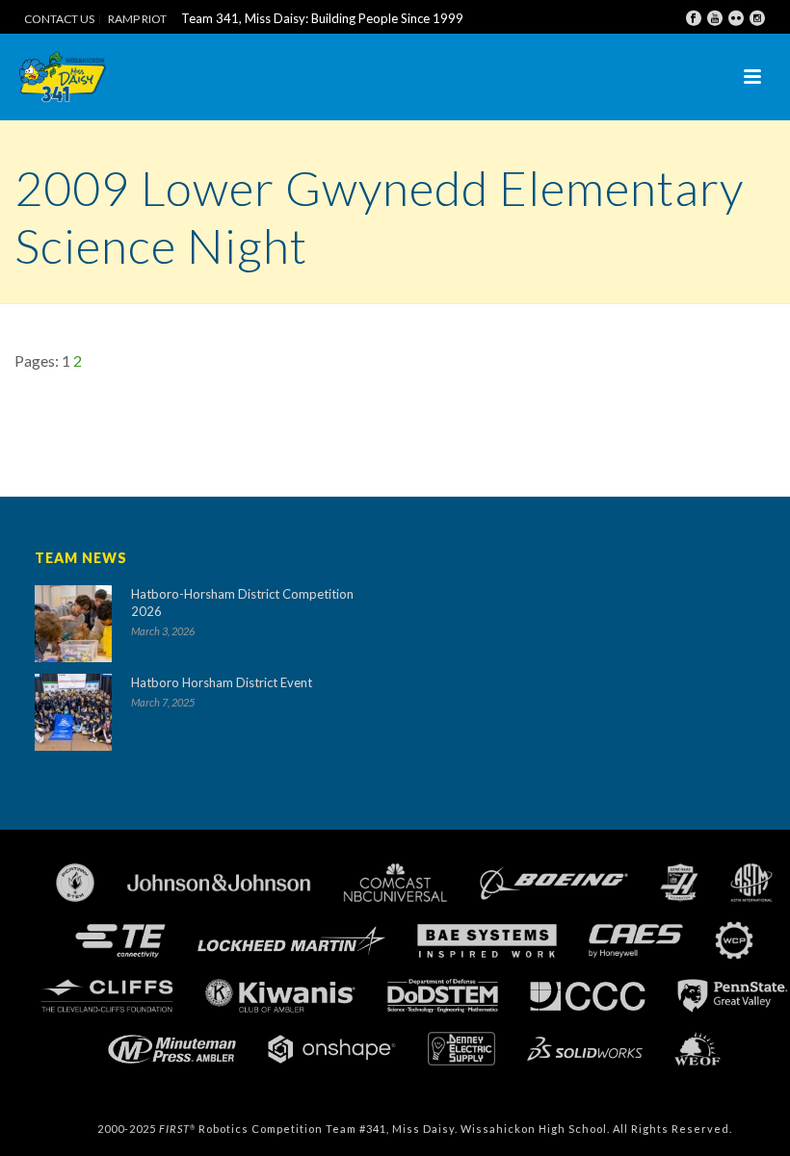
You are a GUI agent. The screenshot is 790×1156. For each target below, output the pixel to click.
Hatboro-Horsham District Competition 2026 (242, 602)
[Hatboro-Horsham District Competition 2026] (73, 623)
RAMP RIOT (137, 19)
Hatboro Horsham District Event (221, 682)
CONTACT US (59, 19)
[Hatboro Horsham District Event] (73, 712)
